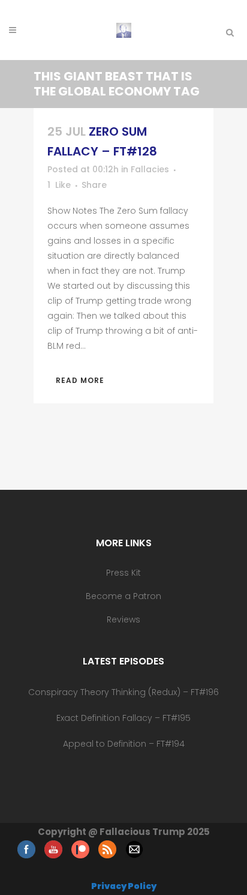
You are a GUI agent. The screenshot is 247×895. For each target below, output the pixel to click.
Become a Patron (123, 596)
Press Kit (123, 573)
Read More (80, 380)
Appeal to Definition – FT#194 (124, 744)
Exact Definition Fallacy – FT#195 (123, 718)
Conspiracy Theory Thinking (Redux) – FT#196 (123, 692)
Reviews (123, 619)
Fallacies (150, 169)
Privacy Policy (123, 886)
